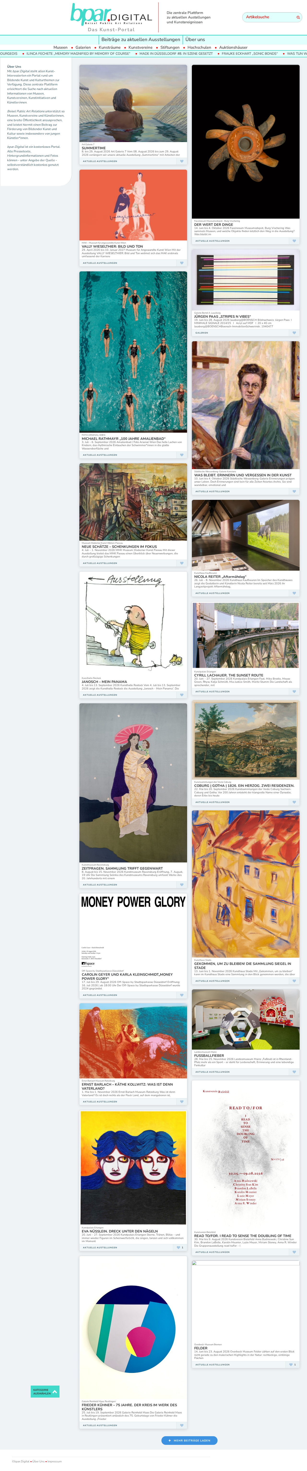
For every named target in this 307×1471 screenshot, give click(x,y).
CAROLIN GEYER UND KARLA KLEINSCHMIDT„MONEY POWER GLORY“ (127, 976)
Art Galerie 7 (88, 144)
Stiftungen (170, 47)
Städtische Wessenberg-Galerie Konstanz (215, 471)
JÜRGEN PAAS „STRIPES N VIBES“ (222, 316)
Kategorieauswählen (42, 1392)
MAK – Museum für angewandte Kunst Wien (104, 242)
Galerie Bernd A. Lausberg (207, 312)
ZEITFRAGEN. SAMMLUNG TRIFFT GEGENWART (122, 868)
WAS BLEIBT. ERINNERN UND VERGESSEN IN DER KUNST (243, 475)
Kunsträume (110, 47)
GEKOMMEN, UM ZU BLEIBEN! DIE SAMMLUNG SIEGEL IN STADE (242, 965)
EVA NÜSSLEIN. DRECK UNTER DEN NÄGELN (120, 1231)
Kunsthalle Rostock (91, 678)
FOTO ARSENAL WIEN (93, 435)
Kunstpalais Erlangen (205, 671)
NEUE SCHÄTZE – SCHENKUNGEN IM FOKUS (119, 546)
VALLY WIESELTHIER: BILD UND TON (112, 246)
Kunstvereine (141, 47)
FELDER (200, 1348)
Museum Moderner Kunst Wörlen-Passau (102, 542)
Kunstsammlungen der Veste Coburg (212, 781)
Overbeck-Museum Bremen (208, 1344)
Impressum (54, 1461)
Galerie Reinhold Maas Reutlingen (99, 1401)
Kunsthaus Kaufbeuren (205, 572)
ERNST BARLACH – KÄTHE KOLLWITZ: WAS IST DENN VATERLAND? (127, 1086)
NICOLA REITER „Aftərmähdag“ (220, 576)
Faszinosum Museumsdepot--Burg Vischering (217, 220)
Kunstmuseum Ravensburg (95, 864)
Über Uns (38, 1461)
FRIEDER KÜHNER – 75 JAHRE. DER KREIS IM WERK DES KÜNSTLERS (129, 1407)
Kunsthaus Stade (202, 960)
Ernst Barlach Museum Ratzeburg (98, 1080)
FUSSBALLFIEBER (209, 1055)
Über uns (195, 39)
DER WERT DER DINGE (213, 224)
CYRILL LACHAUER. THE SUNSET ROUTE (228, 675)
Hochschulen (199, 47)
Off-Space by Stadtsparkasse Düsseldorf (103, 970)
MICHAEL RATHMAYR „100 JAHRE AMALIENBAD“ (123, 438)
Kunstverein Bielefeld (205, 1232)
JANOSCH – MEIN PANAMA (104, 681)
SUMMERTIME (94, 148)
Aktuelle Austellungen (100, 161)
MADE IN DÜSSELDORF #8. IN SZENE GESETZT (109, 53)
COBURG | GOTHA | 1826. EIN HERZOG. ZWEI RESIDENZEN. (244, 785)
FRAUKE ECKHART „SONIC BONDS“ (183, 53)
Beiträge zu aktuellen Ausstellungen (140, 39)
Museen (60, 47)
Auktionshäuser (233, 47)
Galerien (83, 47)
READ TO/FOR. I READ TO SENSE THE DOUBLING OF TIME (242, 1235)
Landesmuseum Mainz (205, 1051)
